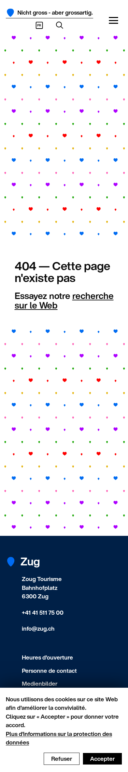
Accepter (102, 758)
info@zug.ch (38, 628)
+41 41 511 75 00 (42, 612)
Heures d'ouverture (47, 657)
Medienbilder (39, 683)
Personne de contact (49, 670)
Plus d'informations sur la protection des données (59, 738)
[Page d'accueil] (10, 12)
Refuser (61, 758)
